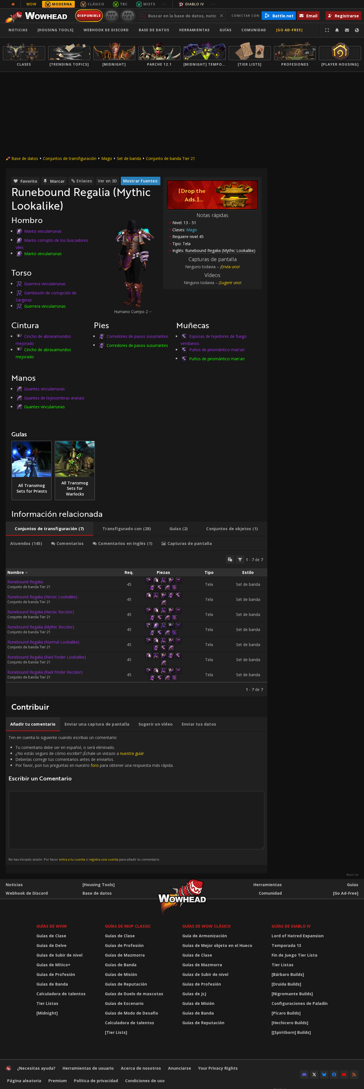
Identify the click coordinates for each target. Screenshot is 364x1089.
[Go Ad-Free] (289, 30)
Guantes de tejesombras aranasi (54, 397)
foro (95, 765)
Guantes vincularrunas (44, 389)
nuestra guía (131, 753)
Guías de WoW (51, 926)
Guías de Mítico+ (53, 964)
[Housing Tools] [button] (56, 30)
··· (164, 4)
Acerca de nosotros (141, 1068)
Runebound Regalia (25, 581)
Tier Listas (47, 1003)
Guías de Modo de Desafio (131, 1013)
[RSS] (354, 1074)
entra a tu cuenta (72, 859)
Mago (106, 158)
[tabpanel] (136, 623)
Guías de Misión (121, 974)
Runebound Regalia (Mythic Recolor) (40, 627)
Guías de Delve (51, 945)
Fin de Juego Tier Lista (294, 955)
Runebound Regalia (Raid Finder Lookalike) (46, 657)
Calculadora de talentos (61, 993)
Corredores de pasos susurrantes (137, 336)
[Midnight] (47, 1013)
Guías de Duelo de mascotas (134, 993)
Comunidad (253, 30)
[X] (314, 1074)
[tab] (49, 529)
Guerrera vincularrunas (45, 283)
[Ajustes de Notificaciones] (337, 30)
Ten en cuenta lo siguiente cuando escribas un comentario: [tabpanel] (91, 798)
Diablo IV (194, 4)
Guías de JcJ (194, 993)
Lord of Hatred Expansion (298, 935)
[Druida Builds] (286, 984)
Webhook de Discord (106, 30)
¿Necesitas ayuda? (36, 1068)
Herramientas (267, 884)
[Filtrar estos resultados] (240, 559)
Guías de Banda (52, 984)
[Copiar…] (230, 559)
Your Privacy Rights (218, 1068)
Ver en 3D (107, 181)
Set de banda (129, 158)
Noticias (18, 30)
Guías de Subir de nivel (59, 955)
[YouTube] (344, 1074)
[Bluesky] (324, 1074)
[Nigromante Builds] (292, 993)
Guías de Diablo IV (291, 926)
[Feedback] (347, 30)
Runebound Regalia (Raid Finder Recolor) (44, 672)
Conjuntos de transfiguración (69, 158)
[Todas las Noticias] (13, 4)
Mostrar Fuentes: (140, 181)
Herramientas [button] (194, 30)
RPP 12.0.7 (128, 15)
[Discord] (304, 1074)
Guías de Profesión (55, 974)
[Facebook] (334, 1074)
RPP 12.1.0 (111, 15)
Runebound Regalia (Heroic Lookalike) (42, 596)
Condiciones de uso (145, 1080)
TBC (124, 4)
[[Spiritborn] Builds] (291, 1032)
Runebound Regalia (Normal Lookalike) (43, 642)
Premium (57, 1080)
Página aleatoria (24, 1080)
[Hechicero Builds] (290, 1022)
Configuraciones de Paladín (300, 1003)
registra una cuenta (103, 859)
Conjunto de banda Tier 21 (170, 158)
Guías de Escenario (124, 1003)
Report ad (352, 874)
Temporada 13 (286, 945)
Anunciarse (179, 1068)
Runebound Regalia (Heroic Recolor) (40, 612)
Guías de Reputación (126, 984)
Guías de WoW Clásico (206, 926)
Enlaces (84, 181)
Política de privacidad (96, 1080)
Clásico (96, 4)
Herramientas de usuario (88, 1068)
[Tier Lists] (116, 1032)
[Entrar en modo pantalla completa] (327, 30)
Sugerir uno (230, 282)
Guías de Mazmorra (125, 955)
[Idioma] (357, 30)
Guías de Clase (51, 935)
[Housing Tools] (98, 884)
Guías (225, 30)
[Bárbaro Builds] (288, 974)
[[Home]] (38, 16)
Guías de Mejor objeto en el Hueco (217, 945)
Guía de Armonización (204, 935)
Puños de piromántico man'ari (217, 349)
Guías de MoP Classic (128, 926)
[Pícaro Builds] (286, 1013)
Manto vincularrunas (43, 231)
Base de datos (154, 30)
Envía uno (230, 266)
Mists (149, 4)
